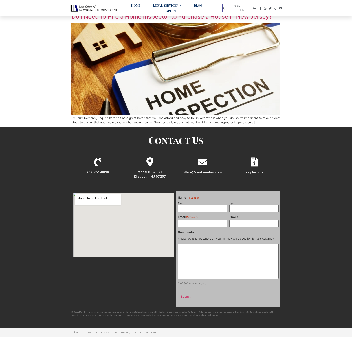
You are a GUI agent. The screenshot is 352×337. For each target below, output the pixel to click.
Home (135, 5)
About (171, 11)
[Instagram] (265, 8)
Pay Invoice (254, 172)
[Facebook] (260, 8)
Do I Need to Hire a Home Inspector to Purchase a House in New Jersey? (172, 16)
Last (232, 203)
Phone (234, 217)
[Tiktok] (276, 8)
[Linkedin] (255, 8)
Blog (198, 5)
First (181, 203)
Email (188, 216)
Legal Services (165, 5)
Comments (186, 232)
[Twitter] (271, 8)
